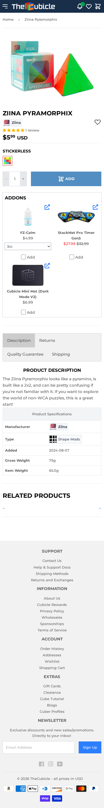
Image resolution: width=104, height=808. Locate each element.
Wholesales (52, 617)
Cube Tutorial (52, 699)
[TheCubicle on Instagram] (50, 765)
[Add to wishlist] (97, 122)
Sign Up (90, 747)
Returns (47, 340)
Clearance (52, 692)
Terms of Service (52, 630)
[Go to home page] (33, 6)
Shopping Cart (52, 668)
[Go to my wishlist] (88, 6)
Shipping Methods (52, 573)
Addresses (52, 655)
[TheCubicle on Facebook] (41, 765)
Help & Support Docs (52, 567)
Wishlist (52, 661)
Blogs (52, 705)
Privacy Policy (52, 611)
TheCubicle (40, 778)
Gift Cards (52, 686)
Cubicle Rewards (52, 604)
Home (8, 19)
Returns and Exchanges (52, 580)
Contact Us (52, 560)
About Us (52, 598)
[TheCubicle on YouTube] (60, 765)
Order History (52, 649)
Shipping (61, 354)
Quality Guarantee (25, 354)
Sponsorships (52, 624)
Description (19, 340)
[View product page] (47, 207)
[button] (14, 130)
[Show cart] (97, 6)
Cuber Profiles (52, 711)
